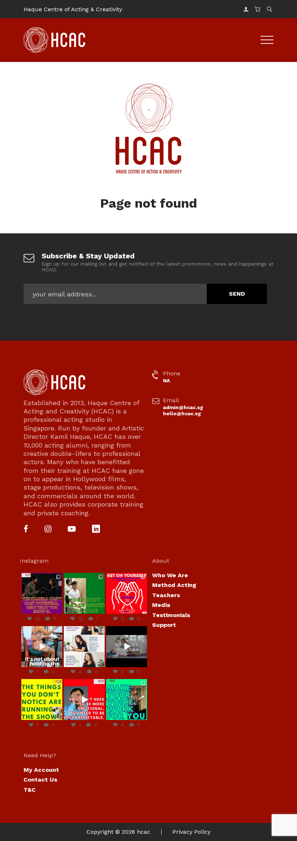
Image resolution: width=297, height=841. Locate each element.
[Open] (41, 593)
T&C (29, 789)
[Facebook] (26, 529)
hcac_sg (41, 576)
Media (161, 604)
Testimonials (171, 615)
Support (164, 624)
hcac (143, 831)
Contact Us (40, 779)
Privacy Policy (191, 831)
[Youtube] (72, 529)
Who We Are (170, 575)
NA (166, 380)
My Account (41, 769)
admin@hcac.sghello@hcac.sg (183, 410)
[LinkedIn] (96, 529)
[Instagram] (48, 529)
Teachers (166, 595)
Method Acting (174, 585)
